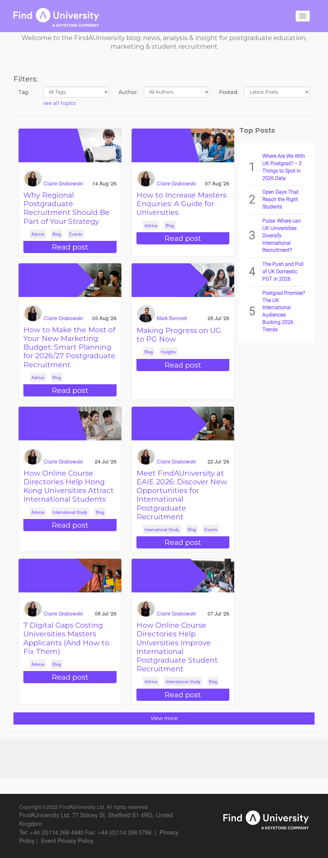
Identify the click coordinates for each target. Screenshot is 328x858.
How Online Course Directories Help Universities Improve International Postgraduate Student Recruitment (177, 647)
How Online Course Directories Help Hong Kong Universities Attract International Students (68, 486)
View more (164, 718)
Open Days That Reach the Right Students (280, 199)
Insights (168, 352)
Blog (57, 234)
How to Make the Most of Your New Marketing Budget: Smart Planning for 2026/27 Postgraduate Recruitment (69, 347)
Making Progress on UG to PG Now (178, 335)
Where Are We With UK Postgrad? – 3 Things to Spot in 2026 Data (283, 167)
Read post (70, 246)
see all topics (59, 103)
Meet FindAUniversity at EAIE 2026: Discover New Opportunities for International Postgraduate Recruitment (181, 495)
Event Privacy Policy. (67, 840)
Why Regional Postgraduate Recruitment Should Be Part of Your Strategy (66, 208)
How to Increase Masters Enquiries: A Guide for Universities (181, 204)
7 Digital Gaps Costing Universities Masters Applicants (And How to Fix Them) (66, 638)
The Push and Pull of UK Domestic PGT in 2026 (283, 271)
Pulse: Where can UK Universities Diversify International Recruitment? (281, 235)
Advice (37, 234)
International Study (70, 512)
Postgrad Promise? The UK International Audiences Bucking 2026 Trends (283, 311)
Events (75, 234)
